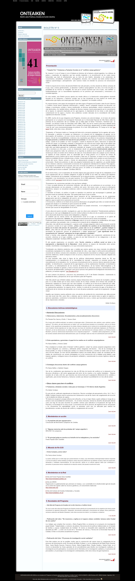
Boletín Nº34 (21, 114)
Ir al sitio (111, 516)
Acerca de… (21, 30)
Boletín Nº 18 (21, 141)
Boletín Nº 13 (21, 150)
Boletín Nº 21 (21, 136)
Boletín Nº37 (21, 108)
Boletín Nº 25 (21, 129)
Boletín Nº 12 (21, 152)
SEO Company (58, 579)
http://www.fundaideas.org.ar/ (54, 492)
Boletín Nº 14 (21, 148)
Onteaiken (32, 13)
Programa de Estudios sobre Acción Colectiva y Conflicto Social (62, 575)
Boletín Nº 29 (21, 122)
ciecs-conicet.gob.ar (73, 576)
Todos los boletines (23, 36)
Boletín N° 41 (21, 101)
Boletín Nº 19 (21, 140)
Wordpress (43, 579)
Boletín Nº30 (21, 121)
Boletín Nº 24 (21, 131)
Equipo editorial (22, 34)
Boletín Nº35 (21, 112)
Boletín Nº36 (21, 110)
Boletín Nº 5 (51, 27)
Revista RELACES (23, 165)
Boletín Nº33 (21, 115)
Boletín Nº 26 (21, 127)
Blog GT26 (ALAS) (23, 160)
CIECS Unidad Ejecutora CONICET (27, 162)
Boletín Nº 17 (21, 143)
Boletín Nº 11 (21, 153)
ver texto (58, 180)
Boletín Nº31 (21, 119)
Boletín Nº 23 (21, 133)
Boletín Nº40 (21, 103)
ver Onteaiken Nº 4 (72, 271)
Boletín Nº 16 (21, 145)
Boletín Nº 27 (21, 126)
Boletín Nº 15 (21, 146)
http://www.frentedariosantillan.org (56, 479)
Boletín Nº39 (21, 105)
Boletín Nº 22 (21, 134)
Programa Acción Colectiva (25, 163)
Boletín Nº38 (21, 107)
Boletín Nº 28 (21, 124)
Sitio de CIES (21, 169)
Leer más (111, 337)
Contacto (20, 32)
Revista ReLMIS (22, 167)
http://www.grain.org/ (52, 487)
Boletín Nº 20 (21, 138)
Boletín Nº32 (21, 117)
